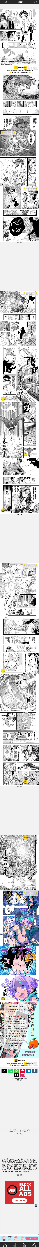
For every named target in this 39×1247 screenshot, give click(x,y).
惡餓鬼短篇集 (31, 1169)
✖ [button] (38, 1234)
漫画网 (12, 1159)
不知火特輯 (13, 1166)
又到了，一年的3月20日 (17, 1169)
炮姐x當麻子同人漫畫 (22, 1171)
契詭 (10, 1161)
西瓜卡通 (28, 1159)
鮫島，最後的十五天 (24, 1166)
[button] (4, 1071)
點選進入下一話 (18, 1130)
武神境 (15, 1161)
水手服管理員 (26, 1168)
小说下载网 (19, 1159)
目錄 (35, 2)
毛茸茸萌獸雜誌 (8, 1171)
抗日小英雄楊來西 (9, 1162)
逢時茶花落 (17, 1168)
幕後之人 (9, 1168)
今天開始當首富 (21, 1162)
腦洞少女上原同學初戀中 (27, 1161)
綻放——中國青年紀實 (18, 1164)
